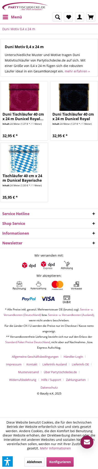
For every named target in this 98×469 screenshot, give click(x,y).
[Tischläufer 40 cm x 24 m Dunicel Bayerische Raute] (24, 158)
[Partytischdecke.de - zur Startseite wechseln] (25, 6)
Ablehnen (34, 462)
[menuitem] (12, 17)
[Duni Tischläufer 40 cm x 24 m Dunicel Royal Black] (73, 97)
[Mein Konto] (79, 17)
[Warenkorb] (90, 17)
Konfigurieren (60, 462)
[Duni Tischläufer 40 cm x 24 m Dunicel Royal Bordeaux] (24, 97)
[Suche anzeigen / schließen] (57, 17)
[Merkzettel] (68, 17)
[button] (7, 461)
